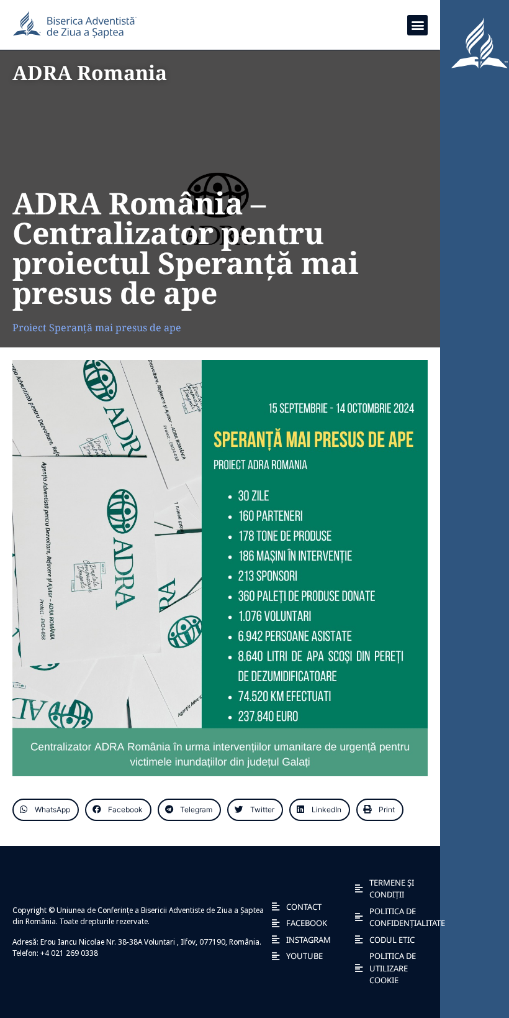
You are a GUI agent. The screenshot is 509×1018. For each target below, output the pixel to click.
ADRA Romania (89, 72)
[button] (417, 25)
